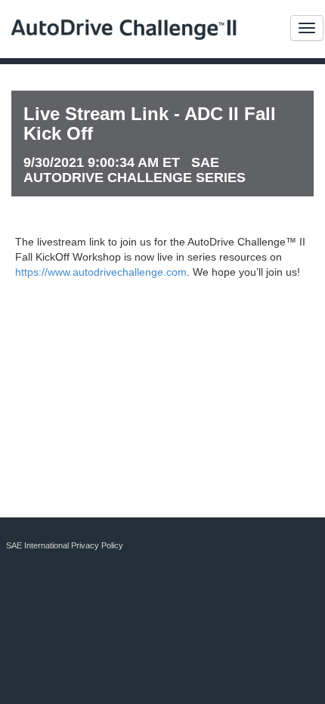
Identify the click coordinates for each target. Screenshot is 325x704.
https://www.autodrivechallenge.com (101, 272)
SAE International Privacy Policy (64, 545)
